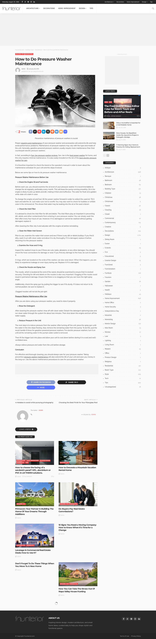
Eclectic (123, 248)
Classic (123, 206)
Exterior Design (123, 260)
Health (123, 290)
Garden (123, 281)
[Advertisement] (68, 30)
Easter (123, 243)
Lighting (123, 340)
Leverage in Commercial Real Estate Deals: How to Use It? (32, 551)
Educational (123, 256)
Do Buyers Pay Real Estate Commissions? (72, 510)
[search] (153, 8)
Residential (29, 54)
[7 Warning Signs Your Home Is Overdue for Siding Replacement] (109, 147)
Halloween (123, 286)
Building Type (20, 54)
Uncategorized (123, 387)
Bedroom (123, 184)
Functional (123, 265)
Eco (123, 252)
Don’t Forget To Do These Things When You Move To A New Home (34, 564)
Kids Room (123, 328)
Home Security (123, 307)
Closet (123, 214)
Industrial (123, 315)
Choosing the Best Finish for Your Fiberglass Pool (78, 402)
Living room (123, 345)
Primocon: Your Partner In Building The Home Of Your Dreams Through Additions (34, 511)
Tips (151, 2)
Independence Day (123, 311)
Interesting (123, 319)
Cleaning (123, 210)
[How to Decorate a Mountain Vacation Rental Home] (78, 453)
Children (123, 193)
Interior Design (45, 460)
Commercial (123, 218)
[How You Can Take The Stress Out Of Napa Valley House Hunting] (78, 574)
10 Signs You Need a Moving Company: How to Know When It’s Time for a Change (78, 528)
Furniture (123, 273)
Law (123, 336)
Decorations (120, 2)
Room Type (123, 370)
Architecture (109, 2)
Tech (106, 102)
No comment (28, 476)
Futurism (123, 277)
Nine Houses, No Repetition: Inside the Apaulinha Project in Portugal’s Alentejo (127, 135)
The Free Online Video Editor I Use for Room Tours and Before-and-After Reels (121, 109)
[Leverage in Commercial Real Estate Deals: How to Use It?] (34, 536)
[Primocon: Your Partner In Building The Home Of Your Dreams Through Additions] (34, 494)
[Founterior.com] (11, 8)
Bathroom (123, 180)
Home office (123, 302)
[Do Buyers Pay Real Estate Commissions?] (78, 494)
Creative (123, 227)
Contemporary (123, 222)
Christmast (123, 201)
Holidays (123, 294)
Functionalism (123, 269)
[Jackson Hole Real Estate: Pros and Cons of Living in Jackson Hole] (78, 613)
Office (123, 353)
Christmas (123, 197)
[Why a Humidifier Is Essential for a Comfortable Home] (109, 125)
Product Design (123, 357)
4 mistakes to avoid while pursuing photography (34, 402)
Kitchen (123, 332)
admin (23, 69)
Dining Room (123, 239)
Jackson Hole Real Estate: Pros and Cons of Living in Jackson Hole (76, 628)
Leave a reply (25, 429)
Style (123, 374)
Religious (123, 361)
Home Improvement (133, 2)
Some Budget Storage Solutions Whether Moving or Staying (31, 603)
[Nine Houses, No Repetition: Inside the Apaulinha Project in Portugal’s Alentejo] (109, 135)
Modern (123, 349)
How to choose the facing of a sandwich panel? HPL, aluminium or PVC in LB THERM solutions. (33, 470)
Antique (123, 168)
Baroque (123, 176)
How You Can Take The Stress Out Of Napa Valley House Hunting (77, 590)
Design (144, 2)
